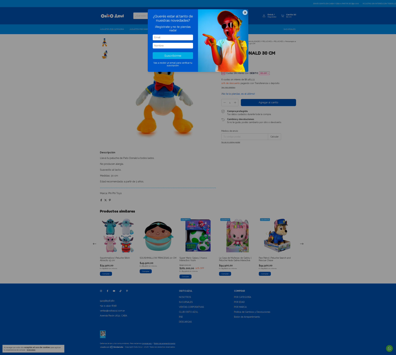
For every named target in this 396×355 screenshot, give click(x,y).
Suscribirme (172, 55)
